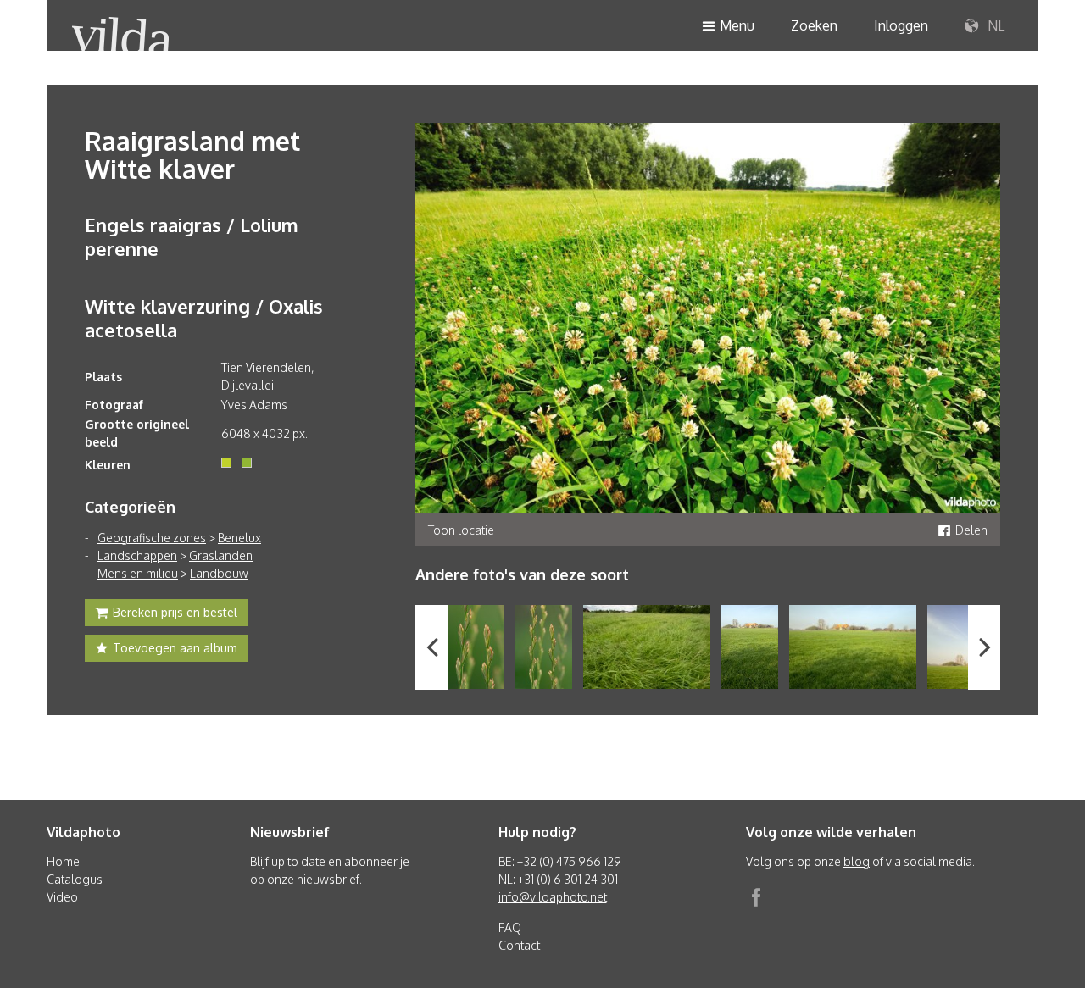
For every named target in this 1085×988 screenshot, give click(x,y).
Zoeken (814, 25)
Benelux (239, 537)
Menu (737, 25)
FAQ (509, 927)
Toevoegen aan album (175, 648)
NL (994, 25)
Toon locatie (461, 530)
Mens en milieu (137, 573)
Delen (971, 530)
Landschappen (137, 555)
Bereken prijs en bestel (175, 612)
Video (62, 897)
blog (856, 861)
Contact (519, 945)
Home (63, 861)
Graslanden (221, 555)
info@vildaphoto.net (552, 897)
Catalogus (75, 879)
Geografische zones (151, 537)
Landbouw (219, 573)
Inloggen (901, 25)
